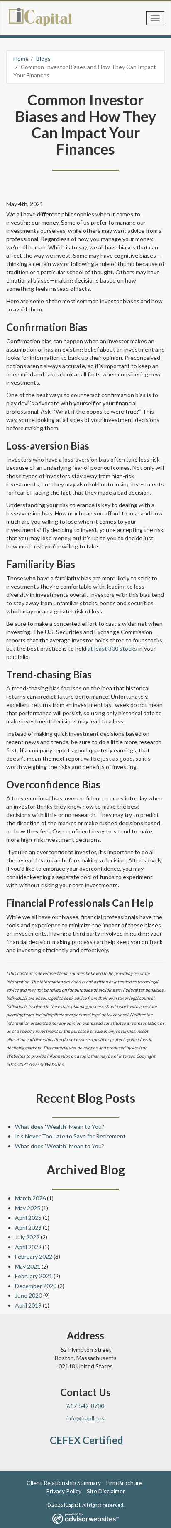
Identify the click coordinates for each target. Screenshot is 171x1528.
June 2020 (28, 1295)
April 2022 (28, 1246)
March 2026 (30, 1198)
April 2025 (28, 1217)
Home (21, 58)
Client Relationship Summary (64, 1482)
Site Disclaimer (106, 1490)
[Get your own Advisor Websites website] (85, 1518)
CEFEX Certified (86, 1440)
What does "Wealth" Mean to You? (59, 1126)
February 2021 (33, 1275)
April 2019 (28, 1305)
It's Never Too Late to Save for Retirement (70, 1136)
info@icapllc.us (85, 1418)
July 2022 (27, 1237)
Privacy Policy (63, 1490)
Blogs (43, 58)
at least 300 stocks (113, 648)
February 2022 (33, 1256)
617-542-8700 (85, 1405)
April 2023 (28, 1227)
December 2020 (35, 1285)
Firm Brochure (124, 1482)
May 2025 (27, 1208)
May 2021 (27, 1266)
